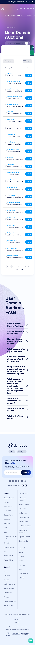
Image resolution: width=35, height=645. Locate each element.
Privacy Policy (17, 619)
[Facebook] (10, 481)
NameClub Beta (24, 541)
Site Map (22, 565)
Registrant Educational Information (17, 626)
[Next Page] (22, 270)
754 (16, 270)
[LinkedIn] (16, 481)
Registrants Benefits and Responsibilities (17, 629)
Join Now (26, 472)
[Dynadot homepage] (3, 8)
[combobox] (12, 68)
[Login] (19, 8)
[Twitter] (18, 481)
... (12, 270)
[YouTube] (22, 481)
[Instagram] (13, 481)
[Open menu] (31, 8)
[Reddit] (25, 481)
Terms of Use (17, 622)
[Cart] (24, 8)
